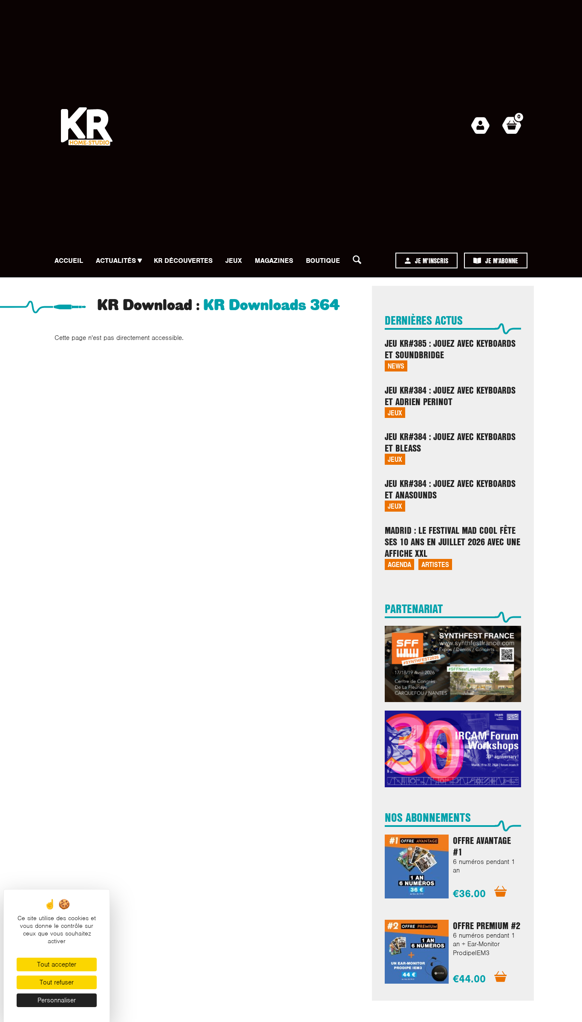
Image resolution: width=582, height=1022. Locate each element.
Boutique (323, 260)
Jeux (233, 260)
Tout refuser (57, 982)
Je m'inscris (431, 260)
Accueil (69, 260)
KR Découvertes (183, 260)
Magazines (274, 260)
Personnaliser (56, 1000)
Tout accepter (56, 964)
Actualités (116, 260)
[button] (359, 262)
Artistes (435, 564)
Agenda (399, 564)
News (396, 366)
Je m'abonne (501, 260)
